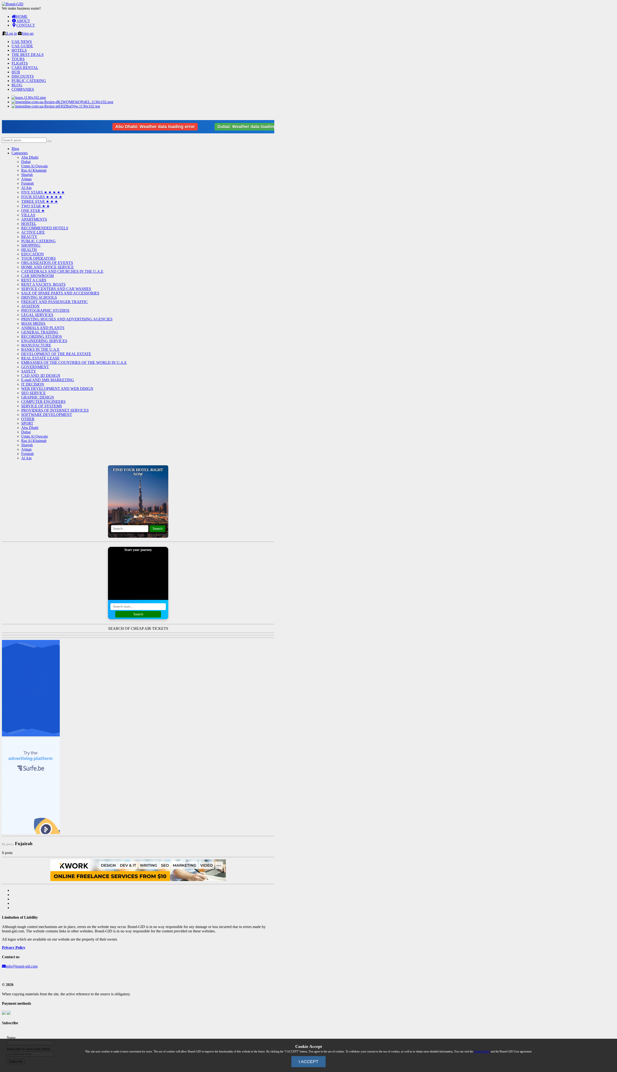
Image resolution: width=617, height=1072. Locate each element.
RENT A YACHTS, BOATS (43, 284)
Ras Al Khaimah (34, 170)
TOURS (18, 59)
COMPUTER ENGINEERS (43, 402)
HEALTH (29, 250)
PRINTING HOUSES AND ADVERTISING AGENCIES (67, 319)
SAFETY (28, 371)
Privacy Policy (13, 947)
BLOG (17, 85)
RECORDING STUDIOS (41, 336)
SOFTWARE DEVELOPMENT (46, 415)
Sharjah (27, 175)
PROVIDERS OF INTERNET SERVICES (55, 410)
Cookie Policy (482, 1051)
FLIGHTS (20, 63)
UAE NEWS (22, 42)
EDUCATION (32, 254)
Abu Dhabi (29, 157)
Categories (20, 153)
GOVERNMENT (35, 367)
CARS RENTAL (25, 68)
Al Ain (26, 188)
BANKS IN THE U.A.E (40, 349)
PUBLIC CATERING (29, 81)
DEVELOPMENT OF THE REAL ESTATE (56, 354)
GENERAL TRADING (39, 332)
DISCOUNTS (23, 76)
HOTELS (19, 50)
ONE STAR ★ (33, 211)
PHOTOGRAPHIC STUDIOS (45, 310)
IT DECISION (32, 384)
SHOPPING (30, 245)
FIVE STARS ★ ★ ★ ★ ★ (43, 192)
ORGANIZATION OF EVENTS (47, 263)
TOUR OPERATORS (38, 258)
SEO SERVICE (33, 393)
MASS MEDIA (33, 323)
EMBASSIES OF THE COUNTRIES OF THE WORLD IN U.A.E (74, 362)
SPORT (27, 423)
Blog (15, 149)
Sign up (28, 33)
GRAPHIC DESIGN (37, 397)
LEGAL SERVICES (37, 315)
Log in (12, 33)
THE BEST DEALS (28, 55)
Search (157, 528)
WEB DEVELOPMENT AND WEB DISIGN (57, 389)
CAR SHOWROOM (37, 276)
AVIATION (30, 306)
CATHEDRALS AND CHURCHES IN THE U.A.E (62, 271)
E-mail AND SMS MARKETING (47, 380)
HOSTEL (28, 224)
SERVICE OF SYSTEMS (41, 406)
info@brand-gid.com (22, 966)
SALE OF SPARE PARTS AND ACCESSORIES (60, 293)
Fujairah (27, 183)
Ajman (26, 179)
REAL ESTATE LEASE (40, 358)
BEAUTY (29, 237)
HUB (16, 72)
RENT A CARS (33, 280)
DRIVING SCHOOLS (39, 297)
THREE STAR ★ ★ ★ (39, 201)
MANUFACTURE (36, 345)
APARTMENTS (34, 219)
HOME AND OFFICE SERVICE (47, 267)
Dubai (26, 162)
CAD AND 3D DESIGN (40, 375)
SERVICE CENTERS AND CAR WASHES (56, 289)
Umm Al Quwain (34, 166)
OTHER (27, 419)
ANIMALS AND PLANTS (42, 328)
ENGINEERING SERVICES (44, 341)
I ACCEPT (308, 1061)
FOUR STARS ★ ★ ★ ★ (41, 197)
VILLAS (28, 215)
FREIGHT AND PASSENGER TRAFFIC (54, 302)
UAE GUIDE (22, 46)
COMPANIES (23, 89)
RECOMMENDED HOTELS (44, 228)
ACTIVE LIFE (33, 232)
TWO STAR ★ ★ (35, 206)
